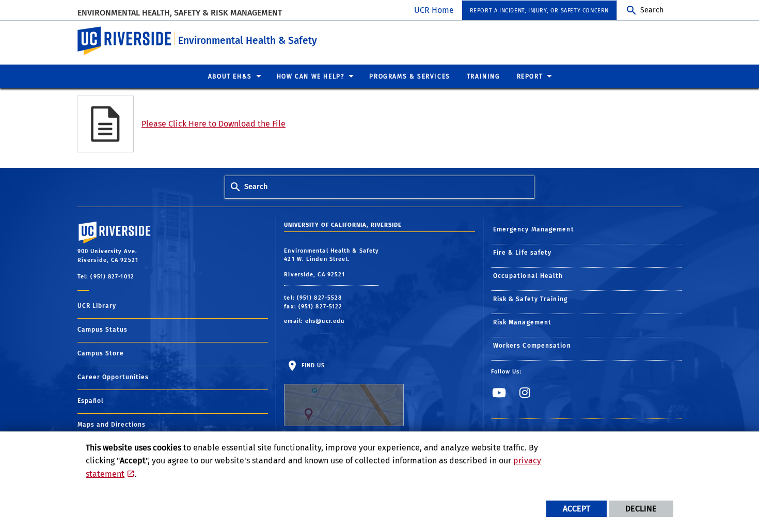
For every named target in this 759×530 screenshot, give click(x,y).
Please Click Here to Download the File (213, 124)
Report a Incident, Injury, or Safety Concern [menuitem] (539, 10)
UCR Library (96, 305)
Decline (641, 508)
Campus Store (100, 353)
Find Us (312, 365)
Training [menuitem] (483, 76)
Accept (576, 508)
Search (651, 10)
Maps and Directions (111, 424)
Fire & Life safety (522, 252)
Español (90, 400)
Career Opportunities (113, 377)
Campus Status (102, 329)
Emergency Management (533, 229)
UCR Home (434, 10)
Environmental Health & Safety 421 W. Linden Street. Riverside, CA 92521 (331, 262)
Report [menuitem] (530, 76)
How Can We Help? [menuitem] (311, 76)
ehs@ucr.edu (324, 321)
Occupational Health (528, 275)
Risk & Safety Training (530, 299)
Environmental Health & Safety (247, 40)
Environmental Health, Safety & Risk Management (179, 13)
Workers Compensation (532, 345)
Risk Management (522, 322)
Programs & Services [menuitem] (409, 76)
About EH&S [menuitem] (230, 76)
